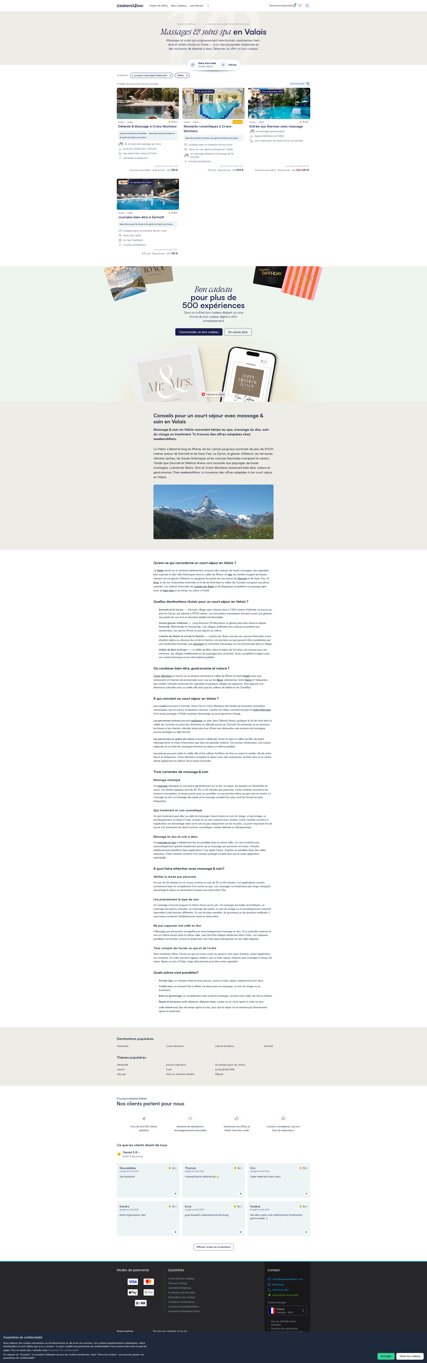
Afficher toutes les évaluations (213, 1247)
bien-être (168, 590)
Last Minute (196, 5)
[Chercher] (307, 6)
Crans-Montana (162, 675)
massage (162, 785)
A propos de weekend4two (183, 1306)
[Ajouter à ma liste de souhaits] (175, 91)
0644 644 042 (280, 1289)
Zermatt (242, 578)
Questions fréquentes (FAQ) (184, 1311)
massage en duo (166, 842)
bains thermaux (262, 709)
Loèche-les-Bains (204, 586)
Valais (160, 570)
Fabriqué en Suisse (215, 394)
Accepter (386, 1356)
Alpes (220, 680)
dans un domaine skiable (180, 1074)
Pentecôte (122, 1064)
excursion (198, 643)
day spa (121, 1074)
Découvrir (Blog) (177, 1283)
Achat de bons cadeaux (181, 1278)
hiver (156, 582)
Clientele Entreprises (179, 1287)
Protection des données (181, 1292)
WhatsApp (278, 1284)
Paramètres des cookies (181, 1297)
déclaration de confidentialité (63, 1350)
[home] (130, 6)
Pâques (219, 1074)
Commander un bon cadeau (199, 332)
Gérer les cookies (410, 1356)
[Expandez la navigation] (209, 6)
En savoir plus (238, 332)
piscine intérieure (176, 1064)
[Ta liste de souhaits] (300, 6)
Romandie (122, 1046)
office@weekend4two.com (287, 1279)
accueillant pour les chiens (230, 1064)
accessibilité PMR (225, 1069)
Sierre (248, 680)
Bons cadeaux (179, 5)
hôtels (246, 675)
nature (121, 1069)
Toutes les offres (158, 5)
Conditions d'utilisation (181, 1301)
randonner (196, 720)
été (230, 574)
